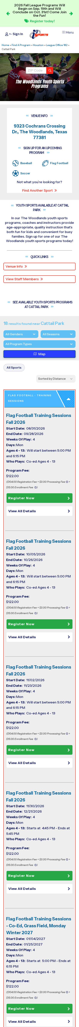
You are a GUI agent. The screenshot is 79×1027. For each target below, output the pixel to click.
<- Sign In (15, 34)
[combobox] (5, 344)
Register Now (21, 498)
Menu (70, 32)
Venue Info (14, 266)
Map (41, 354)
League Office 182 (56, 45)
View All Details (22, 511)
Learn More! (42, 20)
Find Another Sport (37, 190)
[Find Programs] (49, 70)
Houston (38, 45)
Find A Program (21, 45)
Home (5, 45)
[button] (40, 511)
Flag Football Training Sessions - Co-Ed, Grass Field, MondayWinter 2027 (38, 925)
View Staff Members (22, 279)
